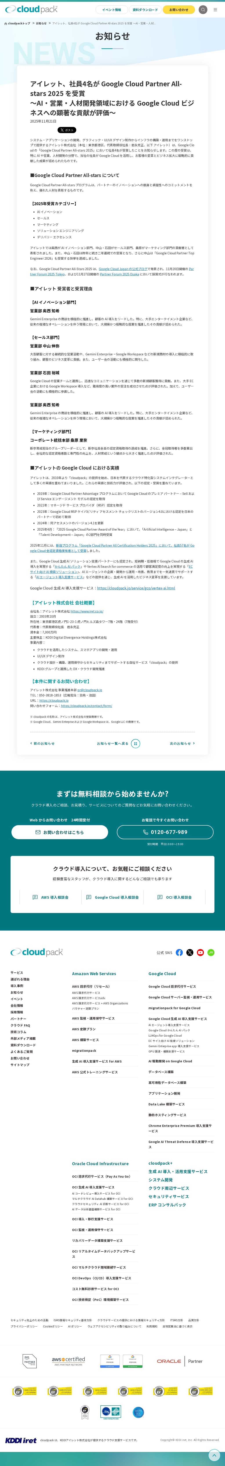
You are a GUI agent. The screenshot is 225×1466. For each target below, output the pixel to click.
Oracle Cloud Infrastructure (100, 1163)
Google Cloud (162, 973)
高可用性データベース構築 (167, 1082)
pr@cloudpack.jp (89, 690)
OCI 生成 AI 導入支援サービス (93, 1187)
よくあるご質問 (22, 1051)
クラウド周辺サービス (169, 1188)
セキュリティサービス (169, 1196)
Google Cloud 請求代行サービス (172, 986)
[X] (189, 952)
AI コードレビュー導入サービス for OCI (96, 1193)
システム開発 (161, 1180)
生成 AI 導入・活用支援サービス (178, 1171)
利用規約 (152, 1326)
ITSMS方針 (176, 1320)
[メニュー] (215, 9)
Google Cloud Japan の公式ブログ (123, 269)
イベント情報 (111, 9)
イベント (17, 998)
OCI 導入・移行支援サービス (92, 1219)
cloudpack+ (160, 1163)
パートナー (18, 1018)
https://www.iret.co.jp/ (87, 611)
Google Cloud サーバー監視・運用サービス (180, 997)
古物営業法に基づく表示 (177, 1326)
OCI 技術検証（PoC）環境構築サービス (100, 1299)
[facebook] (179, 952)
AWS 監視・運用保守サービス (93, 1018)
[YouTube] (200, 952)
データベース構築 (161, 1072)
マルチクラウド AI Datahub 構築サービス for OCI (102, 1198)
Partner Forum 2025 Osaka (119, 274)
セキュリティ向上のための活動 (29, 1320)
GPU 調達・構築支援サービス (167, 1051)
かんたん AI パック (67, 566)
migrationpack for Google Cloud (175, 1008)
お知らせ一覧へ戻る (113, 743)
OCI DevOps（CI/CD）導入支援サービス (101, 1278)
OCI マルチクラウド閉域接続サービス (99, 1267)
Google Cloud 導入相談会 (117, 897)
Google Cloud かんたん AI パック (169, 1030)
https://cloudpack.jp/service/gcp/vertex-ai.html (136, 588)
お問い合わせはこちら (63, 832)
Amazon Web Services (94, 973)
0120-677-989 (169, 832)
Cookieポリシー (53, 1326)
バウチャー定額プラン (85, 1008)
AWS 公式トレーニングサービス (95, 1072)
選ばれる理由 (20, 979)
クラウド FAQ (20, 1025)
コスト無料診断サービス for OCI (95, 1289)
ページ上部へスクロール (220, 1455)
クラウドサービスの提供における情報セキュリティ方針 (131, 1320)
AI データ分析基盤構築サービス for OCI (96, 1209)
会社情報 (17, 1005)
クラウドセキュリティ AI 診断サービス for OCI (100, 1204)
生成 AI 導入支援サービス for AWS (97, 1061)
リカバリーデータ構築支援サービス (97, 1240)
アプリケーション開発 (164, 1093)
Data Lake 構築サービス (167, 1104)
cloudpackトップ (19, 23)
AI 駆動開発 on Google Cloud (170, 1061)
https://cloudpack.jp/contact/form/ (86, 705)
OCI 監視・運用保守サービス (92, 1229)
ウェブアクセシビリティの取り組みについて (114, 1326)
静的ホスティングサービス (167, 1115)
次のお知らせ (180, 743)
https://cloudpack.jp (54, 700)
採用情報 (17, 1012)
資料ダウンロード (145, 9)
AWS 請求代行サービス (86, 992)
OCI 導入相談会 (179, 897)
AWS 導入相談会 (54, 897)
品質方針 (193, 1320)
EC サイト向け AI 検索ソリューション (172, 1040)
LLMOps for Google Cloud (165, 1035)
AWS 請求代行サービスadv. (89, 998)
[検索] (203, 9)
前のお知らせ (44, 743)
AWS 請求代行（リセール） (92, 986)
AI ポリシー (75, 1326)
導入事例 (17, 985)
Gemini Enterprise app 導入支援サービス (174, 1046)
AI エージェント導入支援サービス (59, 577)
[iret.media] (210, 952)
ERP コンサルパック (167, 1205)
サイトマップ (20, 1064)
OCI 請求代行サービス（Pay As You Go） (102, 1176)
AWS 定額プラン (84, 1029)
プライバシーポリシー (24, 1326)
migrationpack (84, 1050)
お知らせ (41, 23)
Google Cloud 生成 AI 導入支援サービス (178, 1018)
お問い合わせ (179, 9)
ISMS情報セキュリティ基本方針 (73, 1320)
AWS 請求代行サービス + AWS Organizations (100, 1003)
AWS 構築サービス (85, 1040)
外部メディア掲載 (23, 1038)
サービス (17, 972)
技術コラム (18, 1031)
